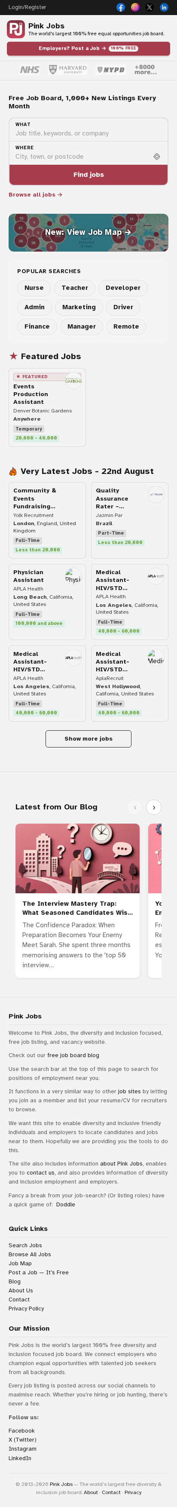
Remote (126, 326)
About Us (21, 1290)
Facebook (22, 1430)
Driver (123, 307)
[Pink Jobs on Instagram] (135, 7)
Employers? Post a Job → (88, 48)
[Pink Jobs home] (16, 29)
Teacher (74, 288)
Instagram (23, 1448)
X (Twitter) (23, 1439)
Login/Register (27, 7)
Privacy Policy (26, 1308)
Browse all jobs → (36, 194)
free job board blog (73, 1055)
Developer (123, 288)
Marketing (79, 307)
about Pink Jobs (121, 1163)
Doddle (65, 1204)
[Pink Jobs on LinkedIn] (164, 7)
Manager (81, 326)
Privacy (133, 1492)
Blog (15, 1281)
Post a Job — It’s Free (39, 1272)
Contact (19, 1299)
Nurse (34, 288)
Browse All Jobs (30, 1254)
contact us (41, 1172)
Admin (34, 307)
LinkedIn (20, 1458)
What (23, 124)
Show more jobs (88, 738)
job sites (129, 1091)
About (91, 1492)
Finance (37, 326)
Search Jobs (25, 1245)
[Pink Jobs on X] (149, 7)
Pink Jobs (46, 26)
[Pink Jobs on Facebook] (120, 7)
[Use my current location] (157, 156)
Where (24, 148)
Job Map (20, 1263)
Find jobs (88, 174)
